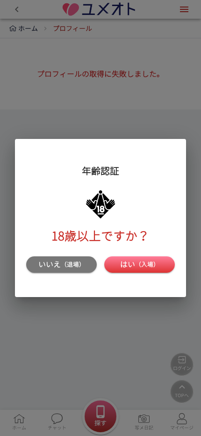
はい (139, 264)
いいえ (61, 264)
